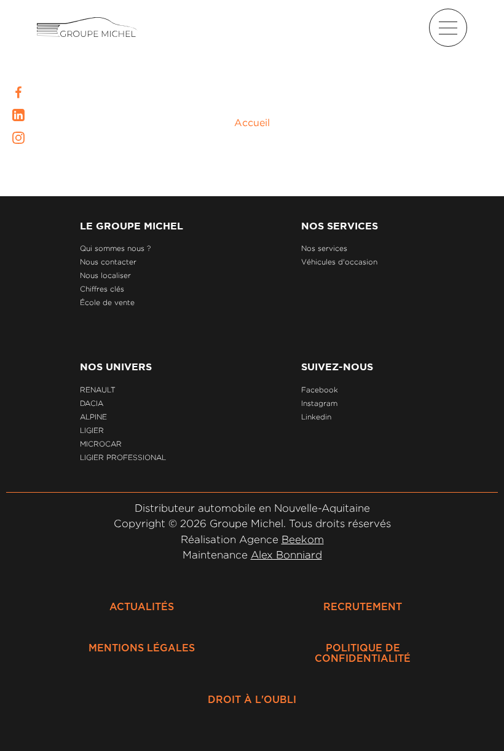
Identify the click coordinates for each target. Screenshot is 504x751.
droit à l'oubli (252, 700)
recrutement (362, 607)
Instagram (319, 403)
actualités (141, 607)
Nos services (324, 248)
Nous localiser (105, 275)
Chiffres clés (102, 289)
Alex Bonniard (286, 554)
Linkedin (316, 417)
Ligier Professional (123, 457)
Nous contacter (108, 262)
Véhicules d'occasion (339, 262)
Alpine (93, 417)
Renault (98, 390)
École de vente (107, 302)
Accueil (252, 122)
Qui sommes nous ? (115, 248)
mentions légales (142, 648)
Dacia (91, 403)
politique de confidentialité (363, 653)
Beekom (303, 539)
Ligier (92, 430)
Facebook (319, 390)
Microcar (101, 444)
